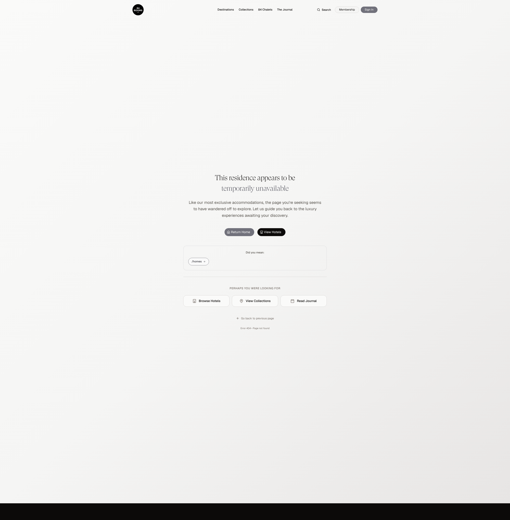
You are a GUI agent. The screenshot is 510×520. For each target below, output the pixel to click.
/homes (197, 261)
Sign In (369, 10)
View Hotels (272, 232)
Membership (347, 10)
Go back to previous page (257, 318)
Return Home (240, 232)
